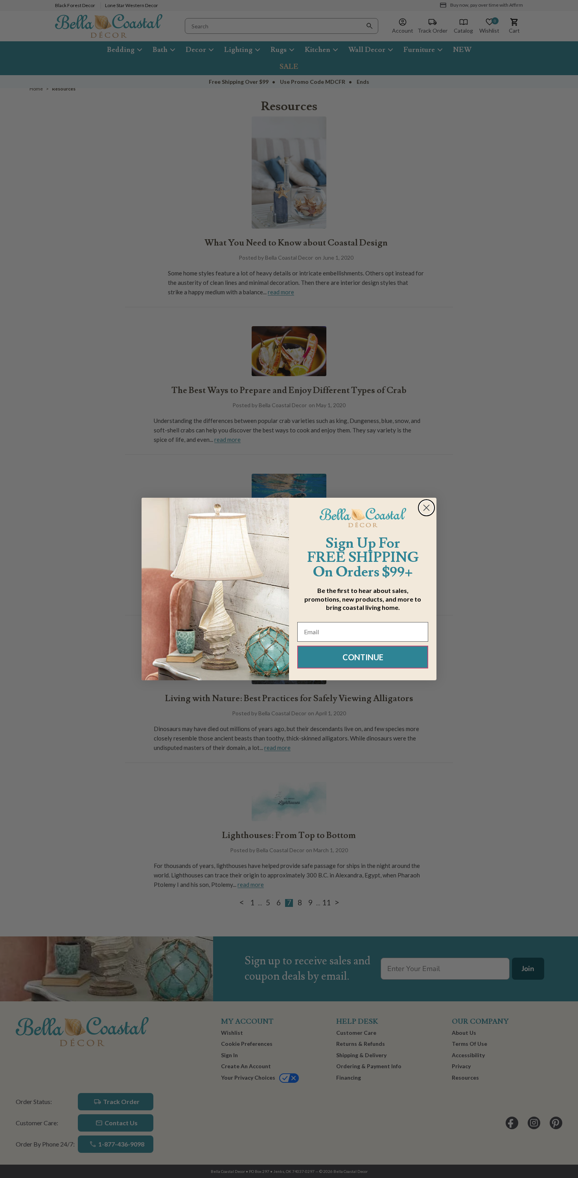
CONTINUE (362, 657)
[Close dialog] (426, 508)
